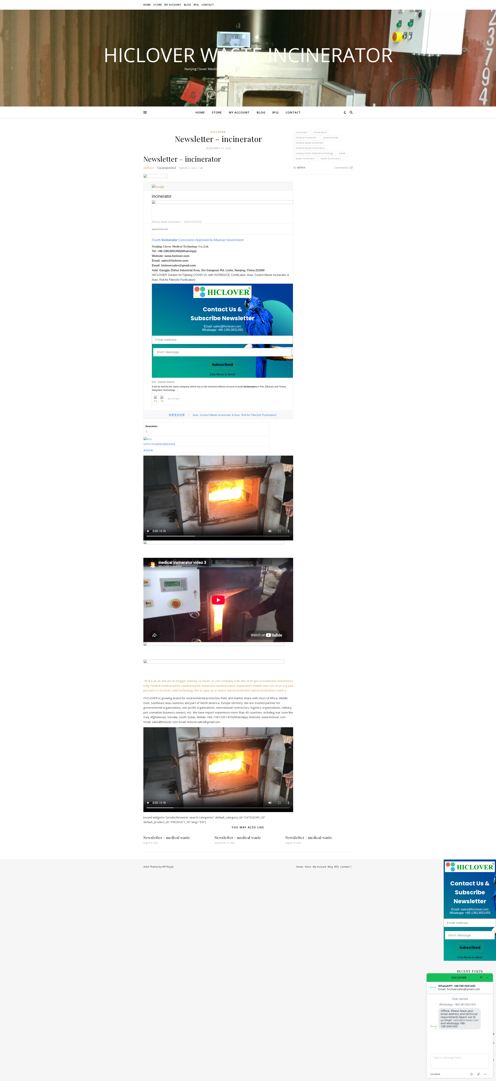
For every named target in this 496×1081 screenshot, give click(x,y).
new (265, 686)
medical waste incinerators (234, 686)
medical (155, 686)
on (280, 686)
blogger (181, 681)
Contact (208, 4)
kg (147, 686)
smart (167, 690)
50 (146, 681)
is (144, 686)
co (212, 681)
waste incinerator (238, 690)
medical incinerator (306, 137)
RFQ (196, 4)
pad (290, 686)
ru (157, 690)
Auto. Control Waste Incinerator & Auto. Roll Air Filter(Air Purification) (234, 414)
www (280, 690)
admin (301, 167)
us (215, 690)
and (163, 681)
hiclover (218, 132)
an (159, 681)
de (238, 681)
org (285, 686)
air (155, 681)
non (271, 686)
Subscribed (222, 364)
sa (160, 690)
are (169, 681)
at (173, 681)
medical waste (170, 686)
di (248, 681)
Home (147, 4)
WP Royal (167, 866)
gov (256, 681)
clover (206, 681)
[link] (222, 292)
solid (175, 690)
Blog (187, 4)
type (206, 690)
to (201, 690)
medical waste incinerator (198, 686)
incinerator (270, 681)
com (217, 681)
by (195, 681)
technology (186, 690)
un (211, 690)
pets (152, 690)
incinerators (285, 681)
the (196, 690)
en (251, 681)
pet (145, 690)
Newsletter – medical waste (166, 837)
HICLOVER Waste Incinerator (248, 54)
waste (222, 690)
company (227, 681)
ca (199, 681)
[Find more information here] (460, 1025)
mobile (257, 686)
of (276, 686)
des (243, 681)
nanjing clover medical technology (314, 153)
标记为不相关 (173, 399)
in (261, 681)
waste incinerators (263, 690)
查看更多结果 (177, 414)
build (190, 681)
